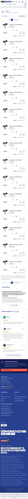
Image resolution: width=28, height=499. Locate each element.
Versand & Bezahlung (5, 406)
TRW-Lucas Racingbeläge (5, 482)
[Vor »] (18, 20)
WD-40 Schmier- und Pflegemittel (17, 482)
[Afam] (2, 448)
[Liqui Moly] (5, 450)
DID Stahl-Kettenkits (4, 466)
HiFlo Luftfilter (23, 479)
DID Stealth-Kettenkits (20, 466)
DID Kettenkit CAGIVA (21, 468)
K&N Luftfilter (3, 481)
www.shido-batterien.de (5, 462)
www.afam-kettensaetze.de (16, 459)
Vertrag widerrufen (7, 370)
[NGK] (2, 450)
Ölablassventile (17, 484)
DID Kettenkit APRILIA (5, 468)
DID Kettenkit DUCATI (13, 469)
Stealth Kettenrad (22, 475)
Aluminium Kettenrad (5, 477)
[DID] (7, 448)
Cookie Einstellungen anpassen (15, 490)
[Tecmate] (23, 450)
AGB (2, 394)
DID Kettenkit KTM (14, 473)
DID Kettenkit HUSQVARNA (6, 471)
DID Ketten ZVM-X (13, 477)
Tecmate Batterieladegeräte (20, 396)
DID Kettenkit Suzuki (22, 473)
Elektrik (10, 6)
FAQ (16, 394)
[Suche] (25, 4)
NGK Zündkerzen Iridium (15, 479)
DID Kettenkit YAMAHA (14, 475)
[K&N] (21, 448)
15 (16, 19)
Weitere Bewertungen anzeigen (15, 355)
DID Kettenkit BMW (13, 468)
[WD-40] (5, 452)
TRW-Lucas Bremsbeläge (16, 481)
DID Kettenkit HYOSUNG (15, 471)
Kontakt (2, 400)
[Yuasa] (8, 450)
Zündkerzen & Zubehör (17, 6)
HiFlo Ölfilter (9, 481)
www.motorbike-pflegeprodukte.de (16, 462)
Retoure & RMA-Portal (5, 415)
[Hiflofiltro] (14, 448)
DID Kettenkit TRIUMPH (5, 475)
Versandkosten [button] (18, 276)
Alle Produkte (4, 6)
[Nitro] (13, 450)
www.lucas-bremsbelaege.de (6, 460)
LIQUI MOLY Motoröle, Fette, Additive (7, 484)
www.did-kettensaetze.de (5, 459)
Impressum (3, 398)
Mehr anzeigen (15, 305)
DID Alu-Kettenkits (12, 466)
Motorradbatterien (19, 398)
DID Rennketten (19, 477)
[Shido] (17, 450)
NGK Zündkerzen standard (6, 479)
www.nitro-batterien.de (16, 460)
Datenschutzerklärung (5, 396)
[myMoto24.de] (6, 1)
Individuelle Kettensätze (20, 400)
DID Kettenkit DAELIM (5, 469)
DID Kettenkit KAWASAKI (5, 473)
